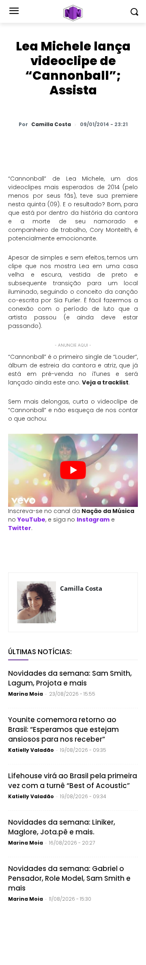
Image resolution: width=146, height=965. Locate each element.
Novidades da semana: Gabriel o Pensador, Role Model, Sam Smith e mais (69, 878)
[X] (60, 146)
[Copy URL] (135, 146)
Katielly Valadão (31, 750)
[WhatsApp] (42, 146)
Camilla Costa (51, 124)
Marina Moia (25, 693)
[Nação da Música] (73, 13)
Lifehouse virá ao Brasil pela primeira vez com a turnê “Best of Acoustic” (72, 780)
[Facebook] (79, 146)
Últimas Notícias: (40, 652)
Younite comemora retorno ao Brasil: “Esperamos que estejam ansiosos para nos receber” (63, 729)
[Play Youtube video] (73, 470)
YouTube (31, 519)
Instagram (93, 519)
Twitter (19, 528)
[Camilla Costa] (36, 602)
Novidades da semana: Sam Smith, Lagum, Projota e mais (70, 678)
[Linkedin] (116, 146)
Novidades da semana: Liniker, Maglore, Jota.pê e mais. (61, 827)
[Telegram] (98, 146)
